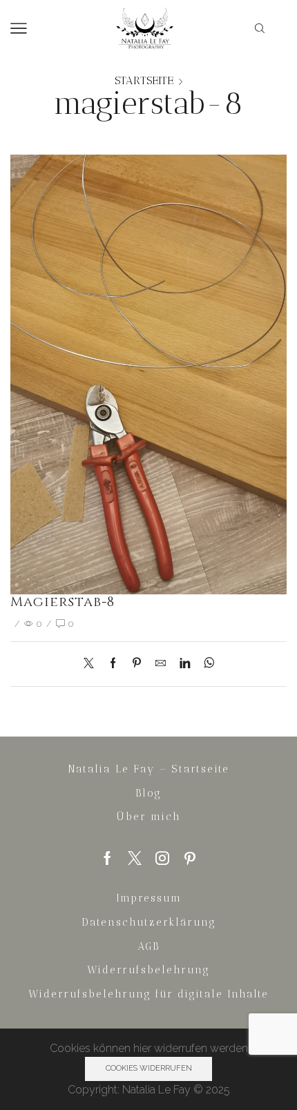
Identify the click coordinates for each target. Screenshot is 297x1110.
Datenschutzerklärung (149, 922)
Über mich (149, 816)
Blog (148, 793)
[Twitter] (92, 664)
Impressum (149, 898)
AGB (148, 946)
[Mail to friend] (160, 664)
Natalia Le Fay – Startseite (148, 769)
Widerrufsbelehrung (148, 970)
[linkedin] (185, 664)
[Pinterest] (136, 664)
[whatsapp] (205, 664)
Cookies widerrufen (149, 1068)
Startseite (144, 80)
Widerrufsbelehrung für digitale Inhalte (148, 994)
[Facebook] (113, 664)
